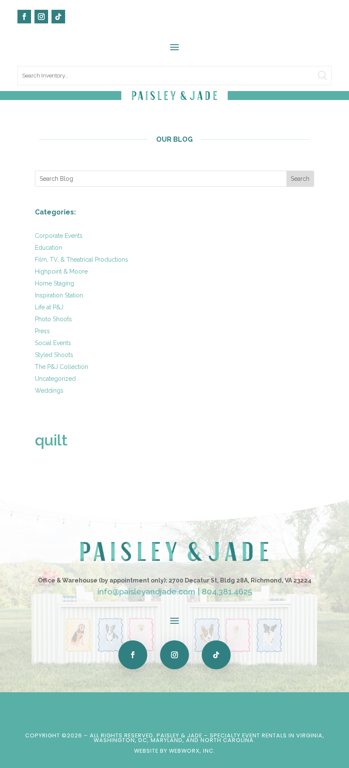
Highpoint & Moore (61, 271)
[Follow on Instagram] (41, 16)
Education (48, 247)
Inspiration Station (59, 295)
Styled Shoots (54, 354)
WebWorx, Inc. (192, 750)
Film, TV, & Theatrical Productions (81, 259)
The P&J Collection (61, 366)
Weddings (49, 390)
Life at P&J (49, 307)
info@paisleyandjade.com (146, 591)
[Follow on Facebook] (24, 16)
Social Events (53, 343)
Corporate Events (59, 235)
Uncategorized (55, 378)
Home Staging (54, 283)
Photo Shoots (53, 319)
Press (42, 331)
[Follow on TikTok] (58, 16)
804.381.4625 (227, 591)
